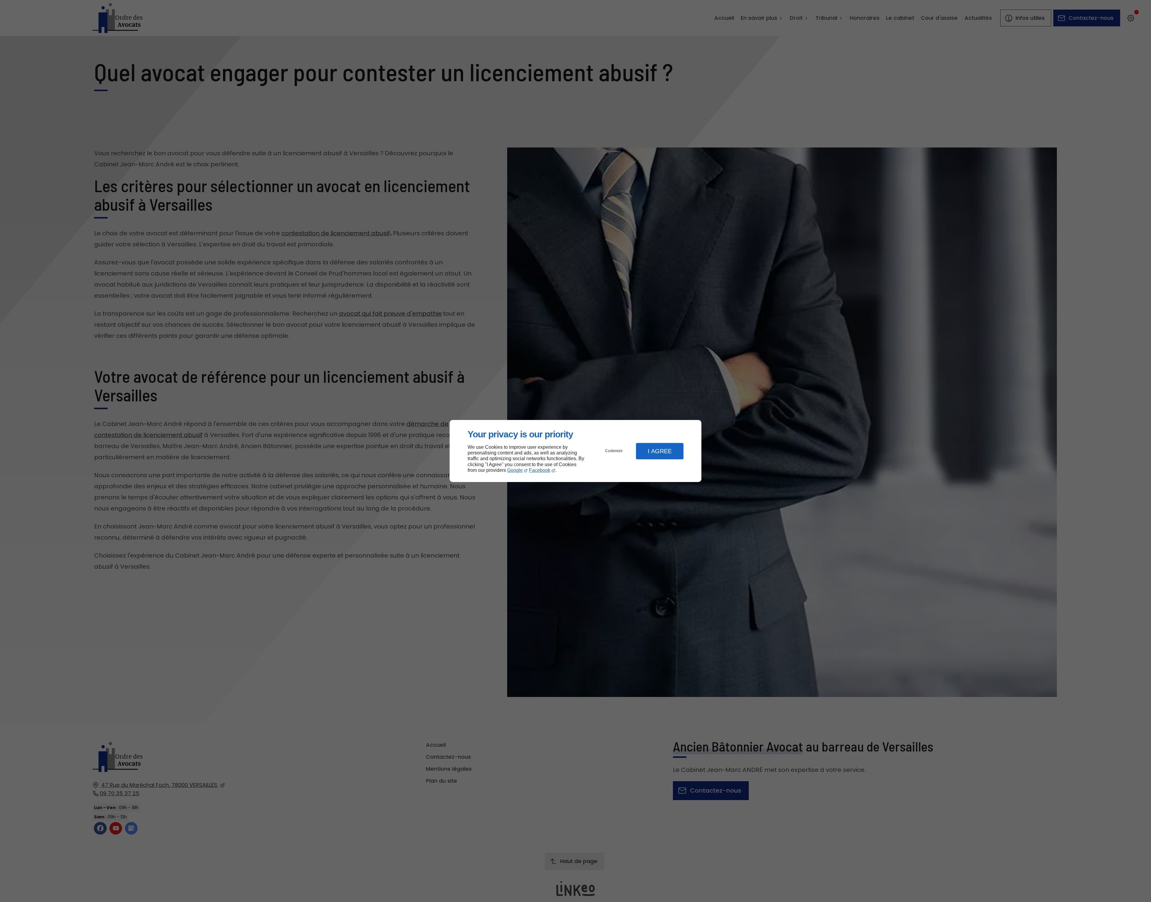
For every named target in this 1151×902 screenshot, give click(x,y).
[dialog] (575, 451)
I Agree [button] (660, 451)
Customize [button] (614, 451)
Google (515, 470)
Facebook (539, 470)
